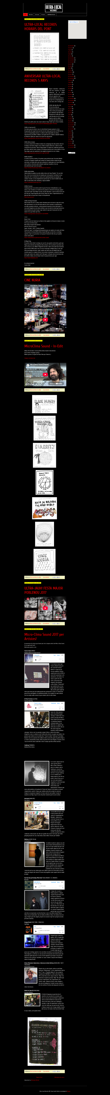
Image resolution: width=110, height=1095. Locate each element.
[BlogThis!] (55, 69)
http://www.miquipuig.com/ (31, 258)
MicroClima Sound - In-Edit (43, 346)
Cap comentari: (46, 68)
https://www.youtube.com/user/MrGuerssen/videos (37, 138)
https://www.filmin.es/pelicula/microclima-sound (36, 237)
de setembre (71, 62)
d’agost (69, 49)
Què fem (31, 14)
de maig (70, 52)
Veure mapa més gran (72, 40)
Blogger (68, 1091)
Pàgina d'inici (39, 1077)
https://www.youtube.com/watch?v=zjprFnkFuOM (36, 153)
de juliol (70, 64)
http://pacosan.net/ (29, 197)
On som (43, 14)
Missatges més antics (59, 1077)
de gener (70, 74)
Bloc (25, 14)
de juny (70, 86)
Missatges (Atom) (35, 1080)
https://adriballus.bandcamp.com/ (32, 182)
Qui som (37, 14)
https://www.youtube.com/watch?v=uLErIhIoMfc (36, 213)
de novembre (71, 60)
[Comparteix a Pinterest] (59, 69)
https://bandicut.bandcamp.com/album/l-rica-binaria (37, 167)
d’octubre (70, 47)
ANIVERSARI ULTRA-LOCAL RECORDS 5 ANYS (42, 78)
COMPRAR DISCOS (51, 14)
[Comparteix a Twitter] (56, 69)
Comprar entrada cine (29, 358)
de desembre (71, 45)
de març (70, 56)
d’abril (69, 54)
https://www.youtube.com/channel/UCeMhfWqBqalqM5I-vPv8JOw (40, 123)
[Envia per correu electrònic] (53, 69)
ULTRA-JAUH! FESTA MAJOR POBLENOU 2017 (43, 590)
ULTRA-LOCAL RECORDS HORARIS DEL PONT (40, 26)
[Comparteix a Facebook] (57, 69)
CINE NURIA (32, 280)
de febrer (70, 72)
